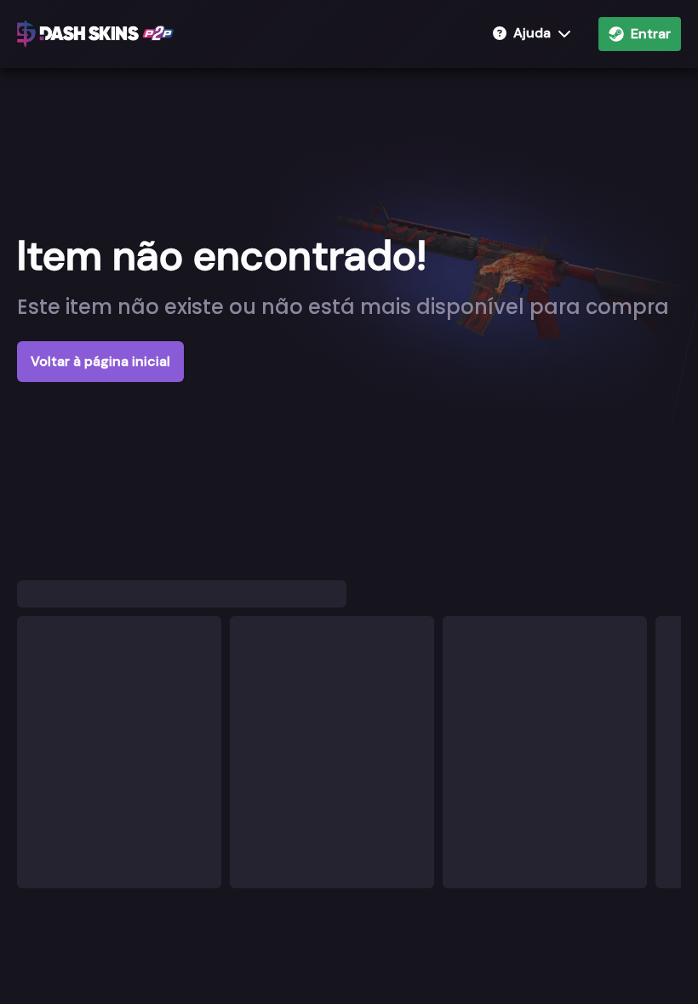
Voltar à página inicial (100, 361)
